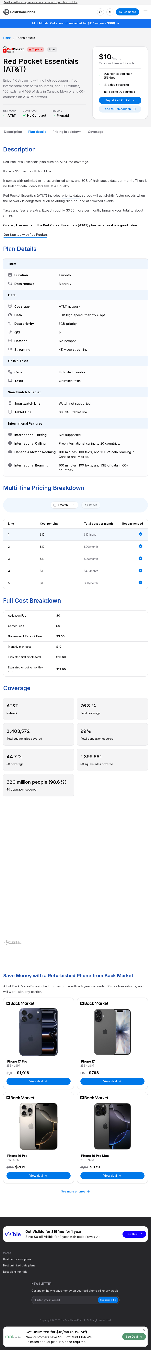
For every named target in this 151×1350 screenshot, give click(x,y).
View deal (36, 1081)
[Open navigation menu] (145, 12)
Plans (7, 38)
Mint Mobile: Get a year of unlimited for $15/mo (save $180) (73, 23)
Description (13, 132)
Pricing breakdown (67, 132)
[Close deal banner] (144, 1330)
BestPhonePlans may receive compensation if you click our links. (40, 2)
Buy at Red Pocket (117, 100)
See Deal (132, 1234)
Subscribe (106, 1300)
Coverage (95, 132)
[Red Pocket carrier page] (13, 49)
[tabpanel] (75, 825)
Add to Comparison (118, 109)
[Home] (19, 12)
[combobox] (64, 505)
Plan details (37, 132)
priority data (71, 195)
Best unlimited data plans (19, 1265)
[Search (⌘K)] (100, 11)
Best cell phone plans (17, 1259)
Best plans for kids (15, 1271)
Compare (130, 12)
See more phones (73, 1191)
